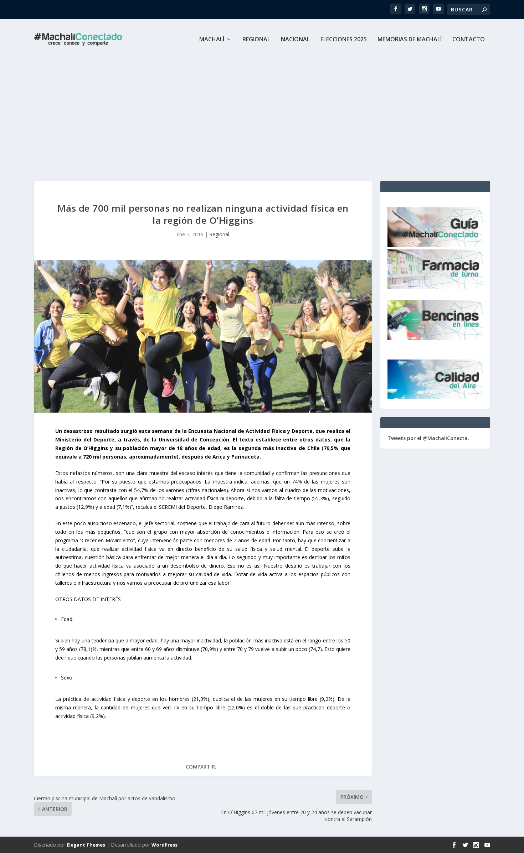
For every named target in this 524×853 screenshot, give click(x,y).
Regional (256, 39)
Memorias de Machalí (409, 39)
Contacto (468, 39)
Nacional (295, 39)
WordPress (164, 845)
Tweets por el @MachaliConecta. (428, 438)
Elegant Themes (86, 845)
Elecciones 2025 (343, 39)
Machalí (211, 39)
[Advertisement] (262, 113)
